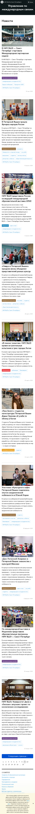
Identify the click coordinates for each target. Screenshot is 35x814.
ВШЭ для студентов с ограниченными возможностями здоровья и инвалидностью (13, 792)
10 (27, 762)
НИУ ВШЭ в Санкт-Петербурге (12, 2)
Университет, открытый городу (11, 152)
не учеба (23, 152)
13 (9, 764)
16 (17, 764)
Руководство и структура (8, 777)
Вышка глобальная (7, 84)
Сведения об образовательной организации (13, 775)
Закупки (4, 789)
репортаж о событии (8, 158)
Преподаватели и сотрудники (9, 782)
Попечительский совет (8, 784)
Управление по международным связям (17, 7)
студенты (13, 155)
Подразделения (6, 779)
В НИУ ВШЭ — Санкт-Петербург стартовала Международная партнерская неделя (15, 52)
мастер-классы (22, 155)
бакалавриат (23, 370)
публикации (15, 370)
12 (6, 764)
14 (12, 764)
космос (20, 745)
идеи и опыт (13, 225)
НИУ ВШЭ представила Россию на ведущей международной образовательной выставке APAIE (16, 198)
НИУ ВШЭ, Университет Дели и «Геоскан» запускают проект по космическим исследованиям (16, 704)
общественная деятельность (24, 158)
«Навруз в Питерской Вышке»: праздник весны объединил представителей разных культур (16, 269)
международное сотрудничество (12, 81)
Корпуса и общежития (7, 786)
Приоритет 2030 (19, 84)
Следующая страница (17, 756)
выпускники (6, 155)
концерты (20, 149)
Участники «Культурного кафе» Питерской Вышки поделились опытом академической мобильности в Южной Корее (16, 491)
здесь (28, 800)
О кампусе (6, 772)
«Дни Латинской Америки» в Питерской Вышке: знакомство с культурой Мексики (16, 561)
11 (3, 764)
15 (14, 764)
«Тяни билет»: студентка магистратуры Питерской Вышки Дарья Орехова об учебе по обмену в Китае (16, 415)
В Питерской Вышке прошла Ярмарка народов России (14, 123)
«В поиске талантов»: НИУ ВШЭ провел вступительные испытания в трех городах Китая (16, 345)
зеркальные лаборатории (9, 745)
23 (23, 764)
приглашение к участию (9, 518)
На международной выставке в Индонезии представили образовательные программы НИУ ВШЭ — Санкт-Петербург (16, 633)
